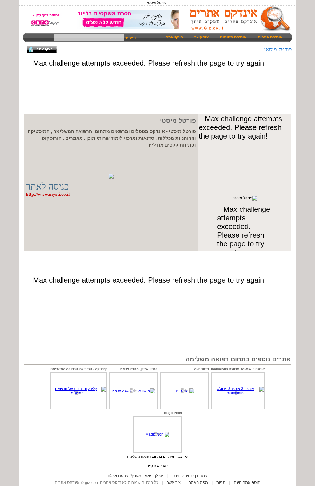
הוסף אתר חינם (247, 482)
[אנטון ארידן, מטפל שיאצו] (133, 390)
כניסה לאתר (47, 186)
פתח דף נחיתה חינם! (189, 475)
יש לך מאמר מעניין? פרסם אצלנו (135, 475)
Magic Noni (173, 413)
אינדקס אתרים (270, 37)
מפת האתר (198, 482)
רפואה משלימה (139, 456)
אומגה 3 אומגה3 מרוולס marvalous (238, 369)
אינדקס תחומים (233, 37)
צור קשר (201, 37)
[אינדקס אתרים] (238, 31)
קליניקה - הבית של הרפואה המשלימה (78, 369)
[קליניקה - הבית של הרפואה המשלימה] (78, 393)
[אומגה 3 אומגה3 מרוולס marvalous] (238, 393)
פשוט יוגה (201, 369)
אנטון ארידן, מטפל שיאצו (139, 369)
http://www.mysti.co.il (48, 194)
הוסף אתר (174, 37)
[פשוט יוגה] (184, 390)
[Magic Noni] (157, 434)
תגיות (220, 482)
